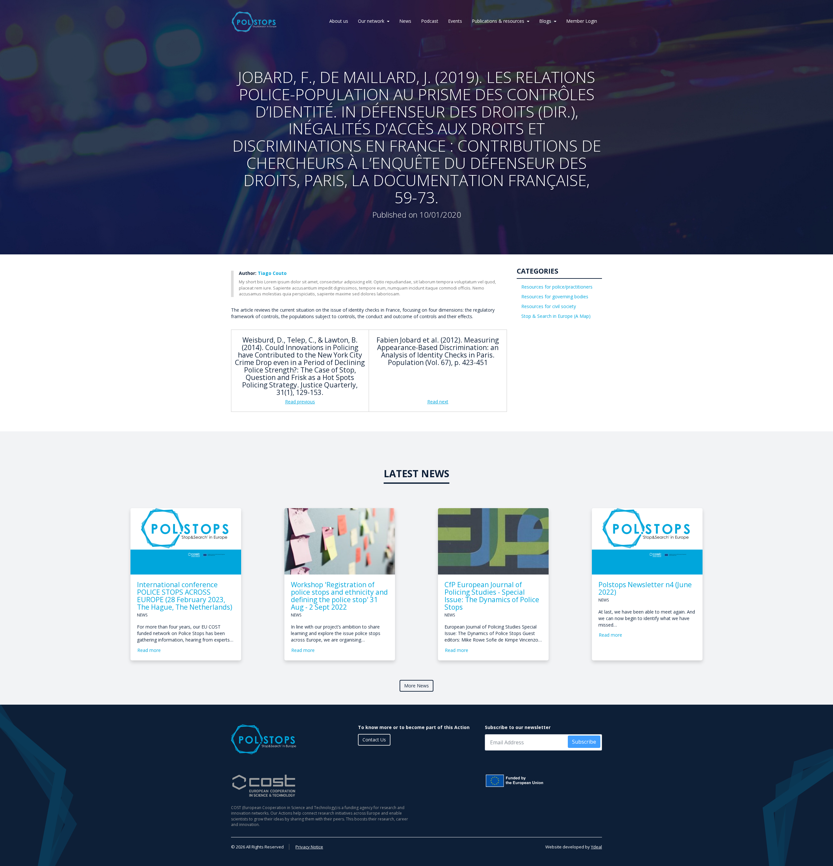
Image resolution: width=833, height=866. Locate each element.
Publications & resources (498, 21)
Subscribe (584, 741)
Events (455, 21)
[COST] (321, 785)
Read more (149, 650)
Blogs (545, 21)
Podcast (429, 21)
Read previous (300, 402)
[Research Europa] (543, 780)
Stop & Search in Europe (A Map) (556, 316)
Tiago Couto (272, 273)
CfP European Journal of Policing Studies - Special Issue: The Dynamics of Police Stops (491, 596)
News (405, 21)
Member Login (581, 21)
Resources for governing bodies (554, 296)
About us (338, 21)
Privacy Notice (309, 847)
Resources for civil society (548, 306)
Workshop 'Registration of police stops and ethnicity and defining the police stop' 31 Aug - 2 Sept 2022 (339, 596)
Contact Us (374, 740)
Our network (371, 21)
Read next (437, 402)
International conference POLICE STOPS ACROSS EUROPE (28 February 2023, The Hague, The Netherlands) (184, 596)
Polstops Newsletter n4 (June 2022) (645, 588)
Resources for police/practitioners (557, 287)
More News (416, 686)
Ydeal (596, 847)
